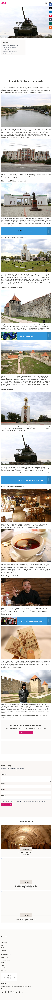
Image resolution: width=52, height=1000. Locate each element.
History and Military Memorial (10, 45)
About (3, 940)
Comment (4, 774)
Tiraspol (22, 467)
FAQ (2, 945)
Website (3, 795)
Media (3, 948)
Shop (2, 965)
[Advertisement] (13, 64)
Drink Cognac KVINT (8, 53)
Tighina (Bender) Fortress (9, 47)
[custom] (2, 992)
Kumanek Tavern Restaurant (10, 51)
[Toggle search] (46, 3)
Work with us (4, 942)
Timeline (3, 950)
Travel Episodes (5, 960)
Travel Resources (6, 968)
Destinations (4, 957)
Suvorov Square (7, 49)
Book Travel (4, 970)
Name (3, 783)
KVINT (7, 608)
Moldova (26, 78)
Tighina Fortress (30, 326)
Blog (2, 962)
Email (3, 789)
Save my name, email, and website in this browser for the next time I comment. (24, 801)
